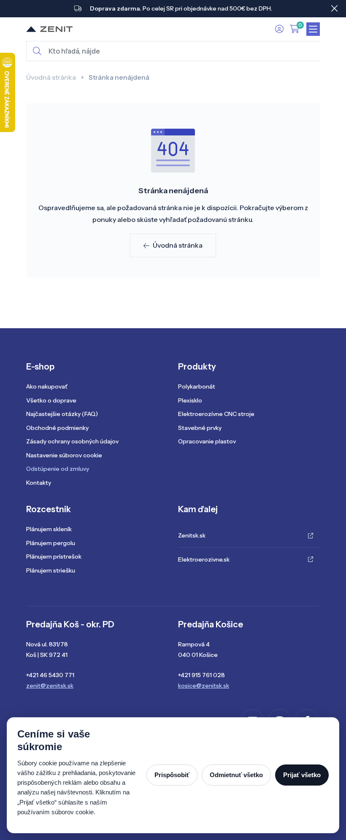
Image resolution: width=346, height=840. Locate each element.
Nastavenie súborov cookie (64, 455)
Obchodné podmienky (57, 428)
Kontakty (38, 482)
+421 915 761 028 (201, 675)
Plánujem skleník (49, 529)
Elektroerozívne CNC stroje (216, 414)
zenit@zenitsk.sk (49, 685)
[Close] (334, 8)
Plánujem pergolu (50, 543)
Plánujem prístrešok (53, 556)
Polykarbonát (196, 386)
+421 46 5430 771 (50, 675)
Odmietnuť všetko (236, 774)
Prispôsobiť (171, 774)
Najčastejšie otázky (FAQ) (62, 414)
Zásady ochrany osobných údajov (72, 441)
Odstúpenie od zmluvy (57, 469)
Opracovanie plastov (207, 441)
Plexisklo (190, 400)
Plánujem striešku (50, 570)
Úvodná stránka (51, 77)
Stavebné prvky (200, 428)
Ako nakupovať (46, 386)
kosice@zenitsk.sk (203, 685)
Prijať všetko (302, 774)
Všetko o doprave (51, 400)
